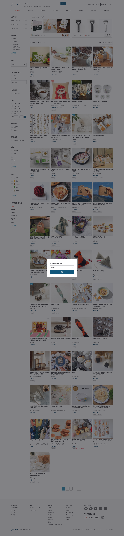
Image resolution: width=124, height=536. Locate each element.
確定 (62, 272)
